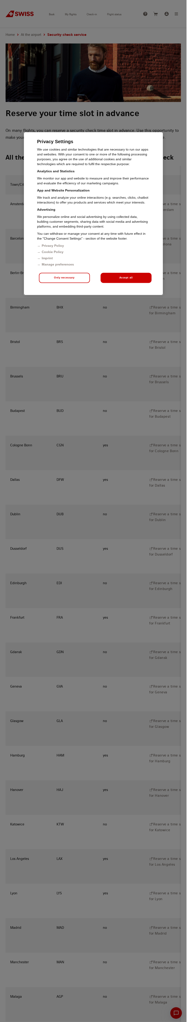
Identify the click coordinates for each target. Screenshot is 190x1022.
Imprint (47, 258)
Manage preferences (58, 264)
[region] (93, 213)
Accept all (126, 277)
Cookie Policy (52, 252)
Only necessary (64, 277)
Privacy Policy (53, 245)
